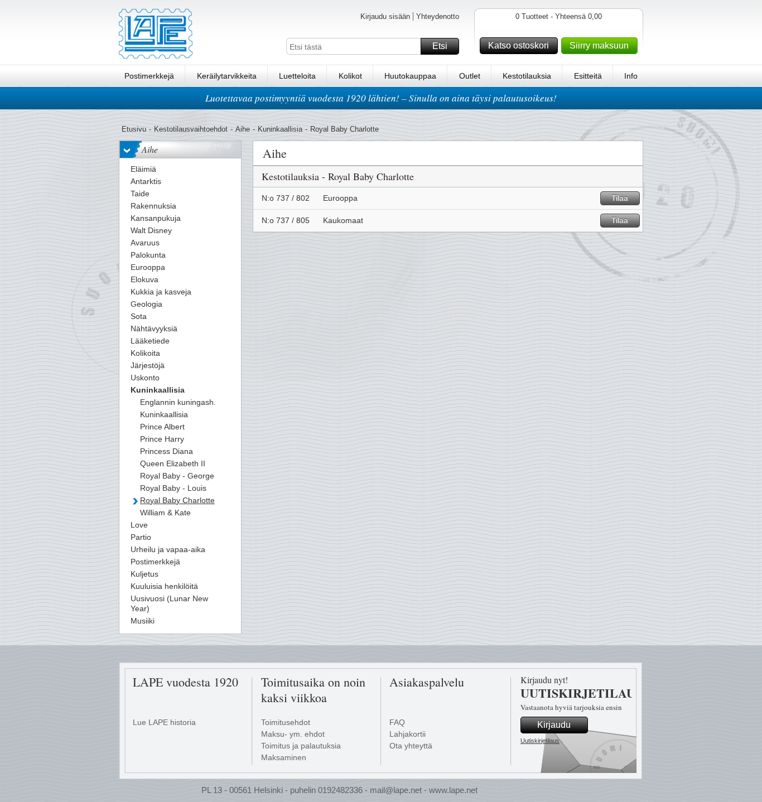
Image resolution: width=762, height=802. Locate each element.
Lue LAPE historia (164, 722)
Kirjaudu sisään (385, 16)
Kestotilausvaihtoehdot (191, 129)
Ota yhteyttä (410, 745)
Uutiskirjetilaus (540, 740)
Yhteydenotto (437, 16)
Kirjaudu (554, 724)
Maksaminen (283, 757)
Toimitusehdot (285, 722)
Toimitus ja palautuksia (301, 745)
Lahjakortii (407, 733)
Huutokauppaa (410, 75)
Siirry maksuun (599, 45)
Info (631, 75)
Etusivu (134, 129)
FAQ (397, 722)
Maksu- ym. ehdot (293, 733)
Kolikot (350, 75)
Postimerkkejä (149, 75)
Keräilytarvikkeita (227, 75)
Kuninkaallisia (280, 129)
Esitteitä (588, 75)
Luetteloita (297, 75)
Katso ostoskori (518, 45)
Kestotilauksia (527, 75)
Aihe (242, 129)
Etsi (439, 46)
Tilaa (619, 198)
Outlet (469, 75)
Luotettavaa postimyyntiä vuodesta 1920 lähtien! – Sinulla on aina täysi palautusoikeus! (381, 97)
